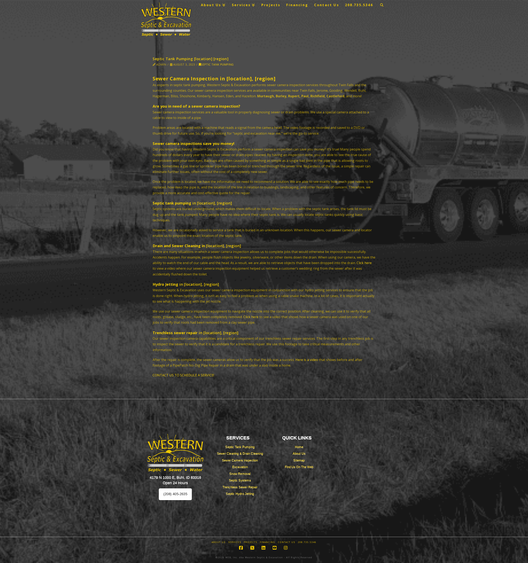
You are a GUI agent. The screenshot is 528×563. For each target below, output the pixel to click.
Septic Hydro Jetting (240, 493)
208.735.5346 (307, 542)
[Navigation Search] (382, 5)
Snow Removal (239, 473)
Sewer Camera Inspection (240, 460)
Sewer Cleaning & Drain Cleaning (240, 453)
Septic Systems (240, 480)
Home (299, 447)
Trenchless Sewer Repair (240, 487)
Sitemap (299, 460)
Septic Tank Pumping (217, 64)
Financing (267, 542)
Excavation (240, 467)
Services (234, 542)
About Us (299, 453)
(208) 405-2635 (175, 494)
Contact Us (286, 542)
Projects (250, 542)
